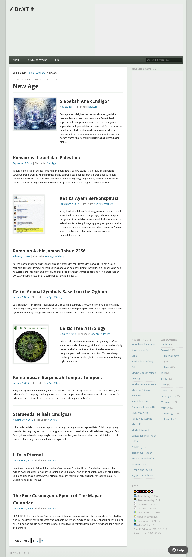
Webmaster (166, 402)
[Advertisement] (139, 30)
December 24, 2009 (23, 508)
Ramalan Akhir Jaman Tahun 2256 (49, 251)
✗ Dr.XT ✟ (21, 9)
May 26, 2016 (67, 107)
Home (31, 72)
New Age (92, 107)
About (16, 60)
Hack (163, 373)
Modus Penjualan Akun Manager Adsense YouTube (144, 390)
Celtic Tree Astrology (82, 328)
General (164, 350)
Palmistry (169, 419)
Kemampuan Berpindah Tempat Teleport (57, 377)
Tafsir (163, 384)
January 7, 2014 (21, 297)
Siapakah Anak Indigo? (84, 101)
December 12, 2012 (23, 460)
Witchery (40, 72)
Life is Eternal (28, 455)
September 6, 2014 (22, 163)
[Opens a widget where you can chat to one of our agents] (178, 550)
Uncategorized (168, 396)
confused (165, 344)
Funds (167, 367)
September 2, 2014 (69, 204)
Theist (163, 390)
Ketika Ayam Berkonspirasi (89, 198)
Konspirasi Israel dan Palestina (46, 157)
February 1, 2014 (21, 256)
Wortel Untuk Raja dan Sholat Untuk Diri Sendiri (143, 350)
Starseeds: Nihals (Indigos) (42, 414)
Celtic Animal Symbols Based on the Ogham (60, 291)
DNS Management (36, 60)
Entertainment (171, 355)
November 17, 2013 (23, 420)
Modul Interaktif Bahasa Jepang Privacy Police (144, 436)
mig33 (163, 378)
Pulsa (57, 60)
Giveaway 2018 (140, 412)
